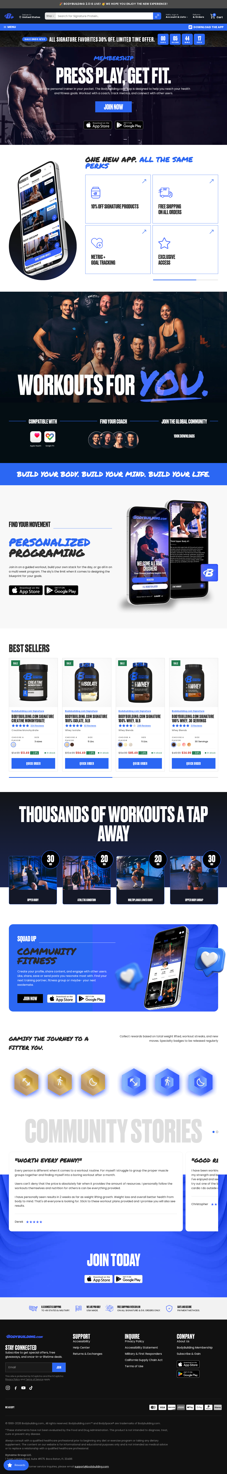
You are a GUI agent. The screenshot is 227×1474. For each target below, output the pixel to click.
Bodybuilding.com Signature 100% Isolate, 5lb (86, 718)
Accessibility (81, 1341)
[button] (213, 1132)
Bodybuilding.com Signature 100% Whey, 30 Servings (193, 718)
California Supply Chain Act (144, 1360)
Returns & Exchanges (87, 1354)
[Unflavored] (13, 745)
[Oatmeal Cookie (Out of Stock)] (130, 745)
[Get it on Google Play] (129, 125)
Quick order (33, 763)
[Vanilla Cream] (125, 745)
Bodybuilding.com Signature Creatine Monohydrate (33, 718)
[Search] (157, 16)
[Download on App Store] (98, 125)
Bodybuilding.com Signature (28, 711)
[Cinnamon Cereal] (189, 745)
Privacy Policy (12, 1379)
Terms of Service (34, 1379)
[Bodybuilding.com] (9, 16)
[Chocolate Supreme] (72, 745)
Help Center (81, 1347)
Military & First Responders (143, 1354)
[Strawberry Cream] (184, 745)
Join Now (113, 106)
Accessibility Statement (141, 1347)
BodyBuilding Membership (195, 1347)
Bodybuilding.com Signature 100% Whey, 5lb (139, 718)
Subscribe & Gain (189, 1354)
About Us (183, 1341)
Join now (30, 998)
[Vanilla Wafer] (67, 745)
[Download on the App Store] (188, 1364)
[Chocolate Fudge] (120, 745)
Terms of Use (134, 1366)
